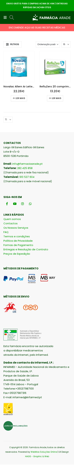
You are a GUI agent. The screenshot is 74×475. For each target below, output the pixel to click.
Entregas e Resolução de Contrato (25, 249)
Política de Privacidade (18, 241)
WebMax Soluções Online (44, 451)
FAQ (5, 232)
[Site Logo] (52, 18)
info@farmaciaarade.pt (27, 164)
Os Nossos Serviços (15, 228)
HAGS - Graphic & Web (37, 456)
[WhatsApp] (30, 203)
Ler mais (20, 98)
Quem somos (12, 219)
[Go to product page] (19, 66)
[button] (6, 17)
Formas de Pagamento (18, 245)
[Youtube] (14, 203)
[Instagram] (22, 203)
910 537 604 (26, 177)
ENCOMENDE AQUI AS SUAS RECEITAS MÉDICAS (37, 27)
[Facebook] (6, 203)
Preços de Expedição (16, 254)
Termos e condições (16, 236)
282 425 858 (25, 168)
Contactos (10, 223)
